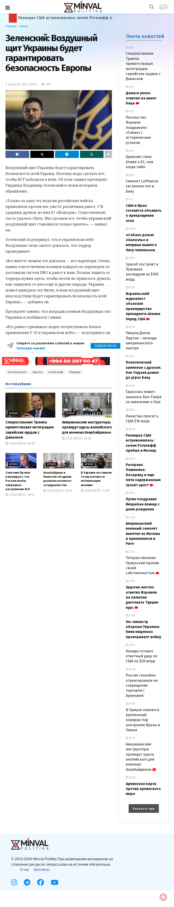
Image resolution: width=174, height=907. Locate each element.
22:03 (131, 458)
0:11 (130, 199)
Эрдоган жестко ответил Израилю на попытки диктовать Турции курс (142, 597)
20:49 (131, 669)
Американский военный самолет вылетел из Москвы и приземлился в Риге (143, 533)
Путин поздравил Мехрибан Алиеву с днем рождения (143, 504)
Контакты (42, 870)
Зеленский (55, 372)
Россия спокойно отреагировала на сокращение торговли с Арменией (142, 685)
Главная (10, 26)
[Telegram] (27, 882)
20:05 (131, 777)
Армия (24, 26)
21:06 (131, 615)
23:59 (131, 228)
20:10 (131, 738)
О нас (24, 870)
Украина (75, 372)
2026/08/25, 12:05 (97, 491)
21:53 (131, 493)
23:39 (131, 287)
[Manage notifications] (163, 897)
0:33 (131, 111)
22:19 (131, 429)
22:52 (131, 385)
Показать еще (144, 808)
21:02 (131, 644)
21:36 (131, 517)
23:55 (131, 258)
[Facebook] (40, 882)
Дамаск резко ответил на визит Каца (141, 98)
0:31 (130, 150)
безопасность (17, 372)
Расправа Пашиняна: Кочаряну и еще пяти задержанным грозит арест (86, 17)
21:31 (131, 551)
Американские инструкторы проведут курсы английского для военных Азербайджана (87, 427)
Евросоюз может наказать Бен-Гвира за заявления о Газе (144, 397)
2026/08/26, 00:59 (21, 443)
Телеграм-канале (31, 348)
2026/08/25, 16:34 (59, 491)
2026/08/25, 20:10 (78, 438)
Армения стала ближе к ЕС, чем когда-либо (139, 162)
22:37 (131, 409)
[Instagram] (14, 882)
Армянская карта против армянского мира (143, 789)
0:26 (131, 175)
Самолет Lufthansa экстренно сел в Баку (142, 186)
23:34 (131, 327)
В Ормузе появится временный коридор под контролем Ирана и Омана (143, 720)
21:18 (131, 581)
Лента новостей (145, 36)
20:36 (131, 703)
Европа (38, 372)
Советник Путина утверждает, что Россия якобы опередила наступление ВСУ (17, 481)
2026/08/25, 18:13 (21, 495)
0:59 (131, 47)
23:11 (131, 356)
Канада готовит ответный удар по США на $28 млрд (141, 656)
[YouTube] (54, 882)
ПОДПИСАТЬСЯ (105, 346)
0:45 (131, 87)
